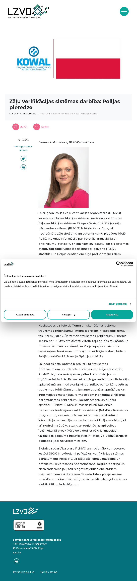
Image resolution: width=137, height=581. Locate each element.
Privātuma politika (23, 571)
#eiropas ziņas (23, 146)
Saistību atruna (48, 571)
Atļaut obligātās (25, 314)
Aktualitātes (29, 113)
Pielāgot (66, 314)
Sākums (13, 113)
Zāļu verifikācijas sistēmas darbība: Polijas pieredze (68, 113)
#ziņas (23, 150)
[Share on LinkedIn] (23, 168)
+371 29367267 (22, 543)
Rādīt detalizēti (118, 303)
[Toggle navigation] (124, 11)
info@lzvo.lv (39, 543)
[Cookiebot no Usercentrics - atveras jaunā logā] (118, 263)
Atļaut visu (112, 314)
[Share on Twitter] (23, 159)
